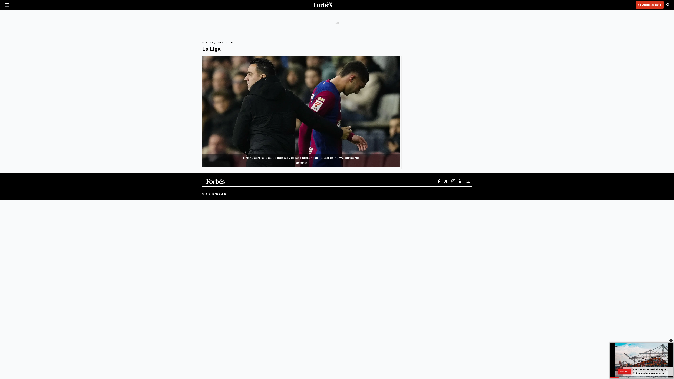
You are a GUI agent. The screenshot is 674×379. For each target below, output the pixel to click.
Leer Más (624, 371)
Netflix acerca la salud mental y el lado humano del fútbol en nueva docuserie (301, 157)
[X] (446, 181)
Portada (207, 42)
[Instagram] (453, 181)
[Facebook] (439, 181)
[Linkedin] (461, 181)
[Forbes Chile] (323, 5)
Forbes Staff (301, 162)
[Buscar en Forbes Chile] (668, 5)
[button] (671, 340)
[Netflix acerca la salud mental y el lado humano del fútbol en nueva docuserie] (301, 111)
